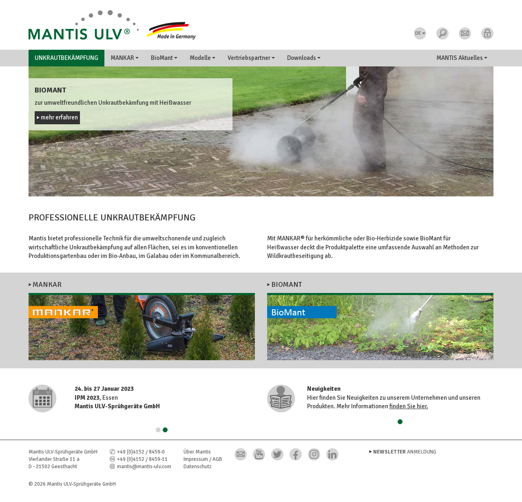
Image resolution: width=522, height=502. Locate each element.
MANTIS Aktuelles (460, 58)
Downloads (302, 58)
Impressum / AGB (203, 459)
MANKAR (123, 58)
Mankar (47, 284)
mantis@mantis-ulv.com (144, 466)
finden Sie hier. (408, 406)
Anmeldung (404, 452)
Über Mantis (197, 452)
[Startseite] (261, 25)
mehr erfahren (59, 117)
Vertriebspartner (250, 58)
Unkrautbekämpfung (66, 58)
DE (418, 33)
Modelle (201, 58)
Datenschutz (198, 466)
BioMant (162, 58)
